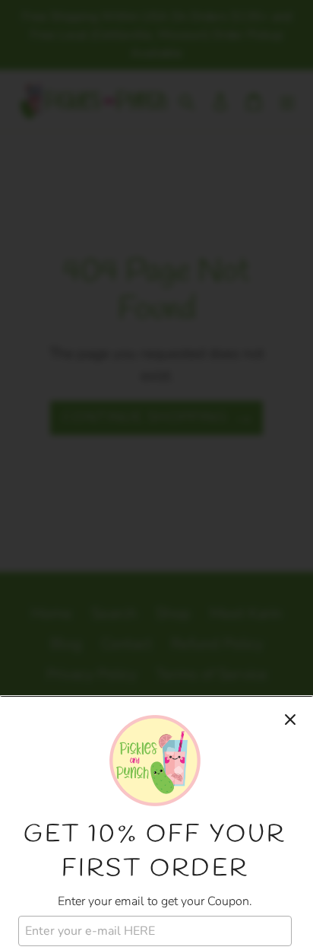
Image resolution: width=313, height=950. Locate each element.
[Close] (290, 719)
